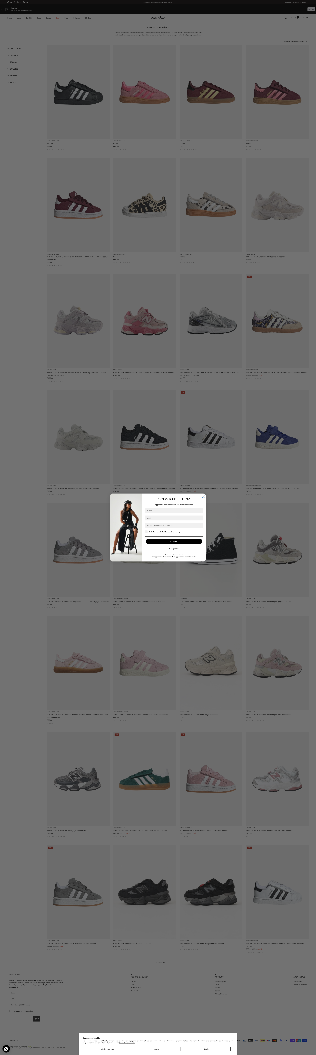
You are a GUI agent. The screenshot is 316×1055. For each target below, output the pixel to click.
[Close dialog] (203, 496)
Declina (206, 1049)
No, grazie (174, 549)
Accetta (156, 1049)
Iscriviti (174, 541)
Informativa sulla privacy (127, 1043)
